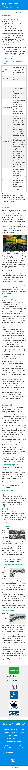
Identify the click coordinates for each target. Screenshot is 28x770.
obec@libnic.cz (20, 748)
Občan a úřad (10, 12)
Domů (3, 12)
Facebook (9, 753)
